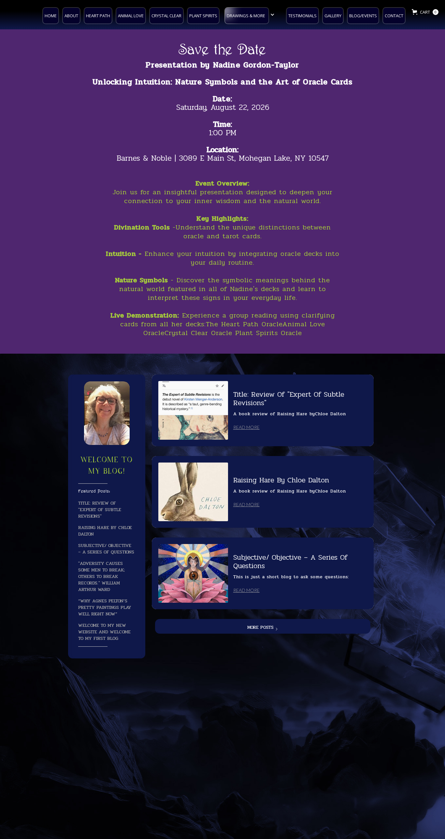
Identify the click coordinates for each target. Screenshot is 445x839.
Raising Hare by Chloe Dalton (105, 530)
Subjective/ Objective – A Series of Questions (106, 548)
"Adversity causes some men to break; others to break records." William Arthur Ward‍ (101, 576)
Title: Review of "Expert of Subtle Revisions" (99, 509)
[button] (251, 15)
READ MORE (246, 427)
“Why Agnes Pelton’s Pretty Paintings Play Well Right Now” (104, 607)
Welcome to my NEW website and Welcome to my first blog (104, 631)
